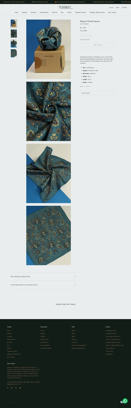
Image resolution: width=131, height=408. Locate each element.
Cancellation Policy (111, 330)
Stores (73, 333)
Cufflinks (42, 336)
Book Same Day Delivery (78, 348)
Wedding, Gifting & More (97, 12)
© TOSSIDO (10, 402)
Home (16, 12)
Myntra (21, 382)
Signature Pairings (80, 12)
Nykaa (28, 382)
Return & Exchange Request (79, 345)
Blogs (73, 336)
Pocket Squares (44, 12)
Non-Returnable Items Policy (113, 342)
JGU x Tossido (112, 12)
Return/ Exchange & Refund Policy (115, 345)
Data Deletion (109, 354)
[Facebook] (84, 86)
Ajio (24, 382)
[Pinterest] (89, 86)
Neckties (24, 12)
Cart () (124, 7)
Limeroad (37, 382)
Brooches (33, 12)
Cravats (42, 330)
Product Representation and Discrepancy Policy (24, 285)
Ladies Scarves (44, 339)
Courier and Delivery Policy (113, 339)
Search (117, 7)
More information (86, 93)
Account (111, 7)
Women (69, 12)
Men (62, 12)
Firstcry (32, 382)
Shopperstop (10, 384)
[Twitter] (87, 86)
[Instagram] (16, 388)
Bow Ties (54, 12)
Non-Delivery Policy (111, 333)
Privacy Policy (109, 351)
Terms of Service (110, 348)
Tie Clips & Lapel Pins (46, 348)
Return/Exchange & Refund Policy (20, 276)
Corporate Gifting (45, 345)
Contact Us (74, 342)
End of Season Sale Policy (113, 336)
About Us (74, 339)
